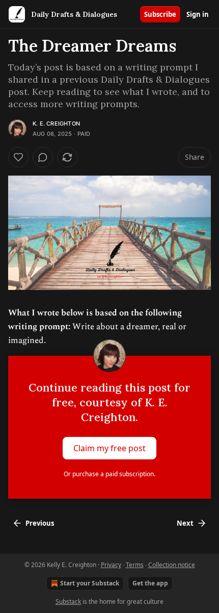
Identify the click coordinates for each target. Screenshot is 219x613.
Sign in (197, 14)
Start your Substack (89, 583)
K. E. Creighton (56, 123)
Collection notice (171, 564)
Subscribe (160, 14)
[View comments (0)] (43, 157)
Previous (39, 523)
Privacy (111, 564)
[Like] (18, 157)
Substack (68, 601)
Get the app (150, 583)
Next (185, 523)
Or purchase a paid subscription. (109, 474)
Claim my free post (109, 448)
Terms (135, 564)
